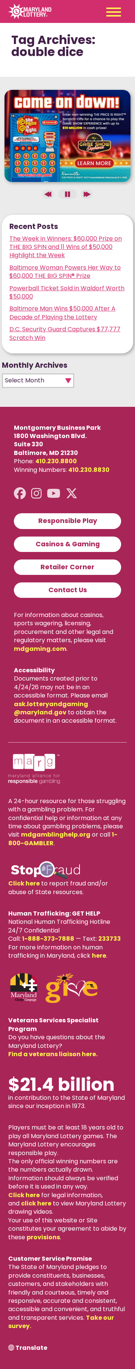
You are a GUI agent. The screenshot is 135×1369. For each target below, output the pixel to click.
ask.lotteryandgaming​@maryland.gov (51, 708)
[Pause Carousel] (67, 194)
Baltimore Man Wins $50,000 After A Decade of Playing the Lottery (62, 312)
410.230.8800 (56, 461)
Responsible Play (67, 520)
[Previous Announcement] (48, 194)
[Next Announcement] (87, 194)
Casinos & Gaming (68, 544)
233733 (109, 938)
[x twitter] (72, 493)
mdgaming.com (40, 648)
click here (36, 1203)
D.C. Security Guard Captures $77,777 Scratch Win (64, 333)
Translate (31, 1348)
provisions (43, 1237)
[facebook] (20, 493)
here (99, 955)
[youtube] (53, 493)
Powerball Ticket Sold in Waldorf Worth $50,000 (66, 292)
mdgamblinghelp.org (55, 834)
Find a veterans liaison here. (53, 1054)
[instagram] (36, 493)
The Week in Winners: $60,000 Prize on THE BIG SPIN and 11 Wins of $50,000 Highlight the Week (65, 247)
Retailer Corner (67, 567)
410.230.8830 (89, 469)
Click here (24, 883)
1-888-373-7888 (48, 938)
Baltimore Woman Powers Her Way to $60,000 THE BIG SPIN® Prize (65, 271)
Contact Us (67, 589)
